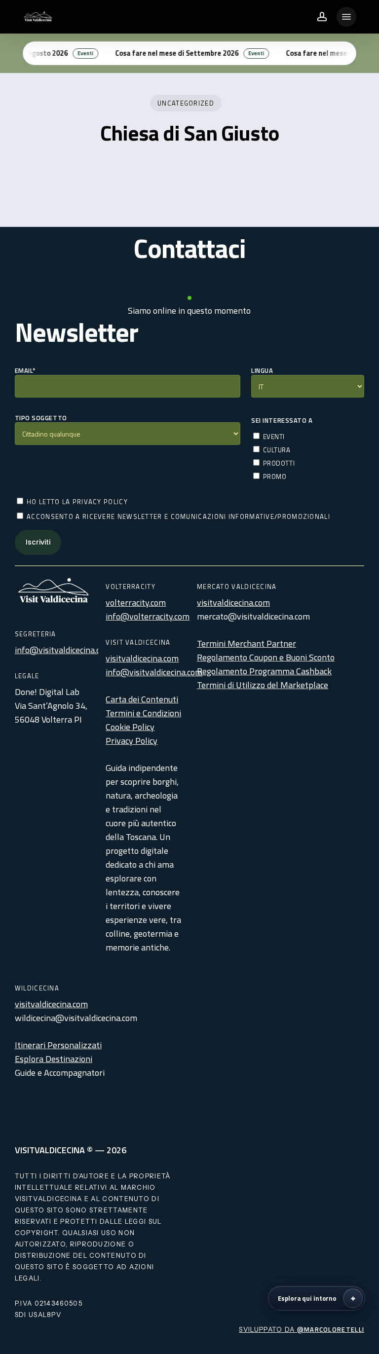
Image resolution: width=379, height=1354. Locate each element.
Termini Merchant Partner (246, 643)
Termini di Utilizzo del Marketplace (262, 685)
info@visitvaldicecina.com (63, 650)
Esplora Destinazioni (53, 1058)
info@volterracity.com (148, 616)
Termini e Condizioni (143, 713)
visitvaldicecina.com (142, 658)
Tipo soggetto (41, 418)
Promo (273, 476)
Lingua (262, 370)
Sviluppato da (301, 1329)
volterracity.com (136, 602)
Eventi (273, 436)
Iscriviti (38, 542)
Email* (25, 370)
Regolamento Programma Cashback (264, 671)
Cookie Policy (130, 726)
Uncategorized (185, 103)
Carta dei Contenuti (142, 699)
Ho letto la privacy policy (76, 501)
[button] (346, 17)
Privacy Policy (131, 740)
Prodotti (278, 463)
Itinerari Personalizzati (58, 1045)
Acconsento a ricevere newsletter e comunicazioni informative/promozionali (177, 516)
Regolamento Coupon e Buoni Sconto (266, 657)
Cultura (275, 449)
